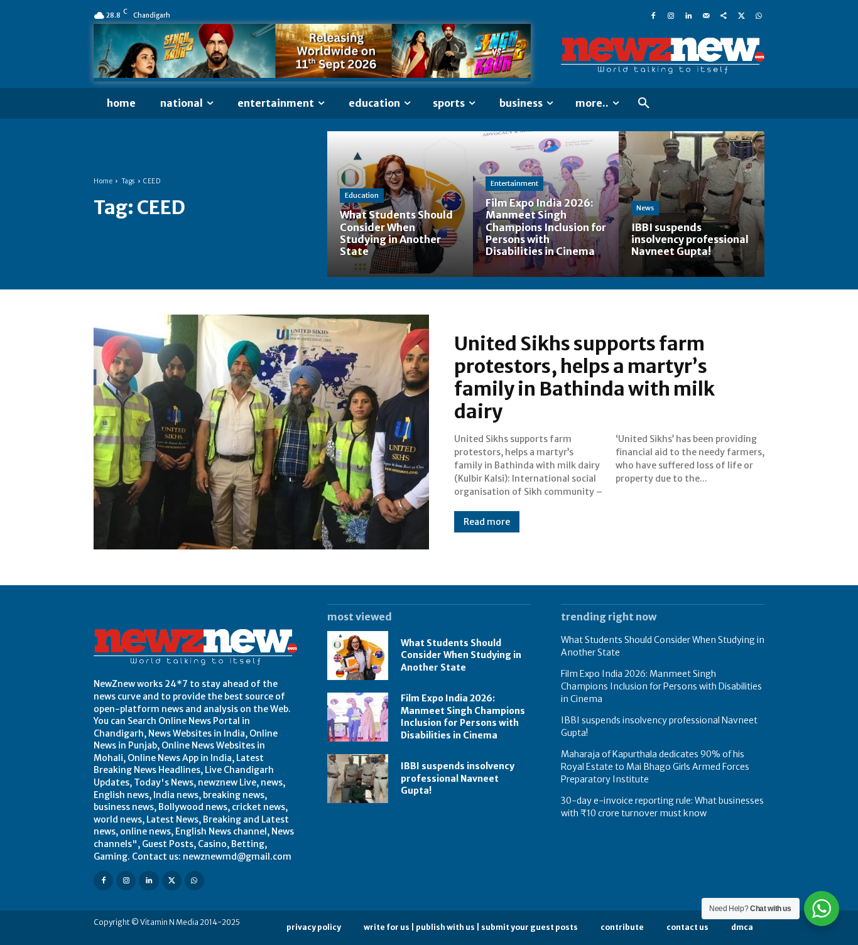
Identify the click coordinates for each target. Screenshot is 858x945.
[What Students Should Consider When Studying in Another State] (400, 204)
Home (103, 181)
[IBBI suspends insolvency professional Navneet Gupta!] (691, 204)
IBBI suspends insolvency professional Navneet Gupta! (457, 778)
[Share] (723, 15)
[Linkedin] (688, 15)
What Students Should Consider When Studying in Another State (461, 655)
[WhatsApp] (758, 15)
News (645, 207)
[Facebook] (653, 15)
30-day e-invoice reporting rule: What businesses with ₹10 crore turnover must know (662, 807)
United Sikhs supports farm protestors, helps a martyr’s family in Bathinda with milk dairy (584, 377)
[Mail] (706, 15)
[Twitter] (741, 15)
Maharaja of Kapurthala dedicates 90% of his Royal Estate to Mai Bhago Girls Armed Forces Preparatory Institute (655, 766)
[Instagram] (670, 15)
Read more (487, 521)
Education (362, 195)
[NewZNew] (662, 56)
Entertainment (514, 183)
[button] (644, 103)
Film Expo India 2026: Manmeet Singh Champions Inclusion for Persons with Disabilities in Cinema (463, 717)
